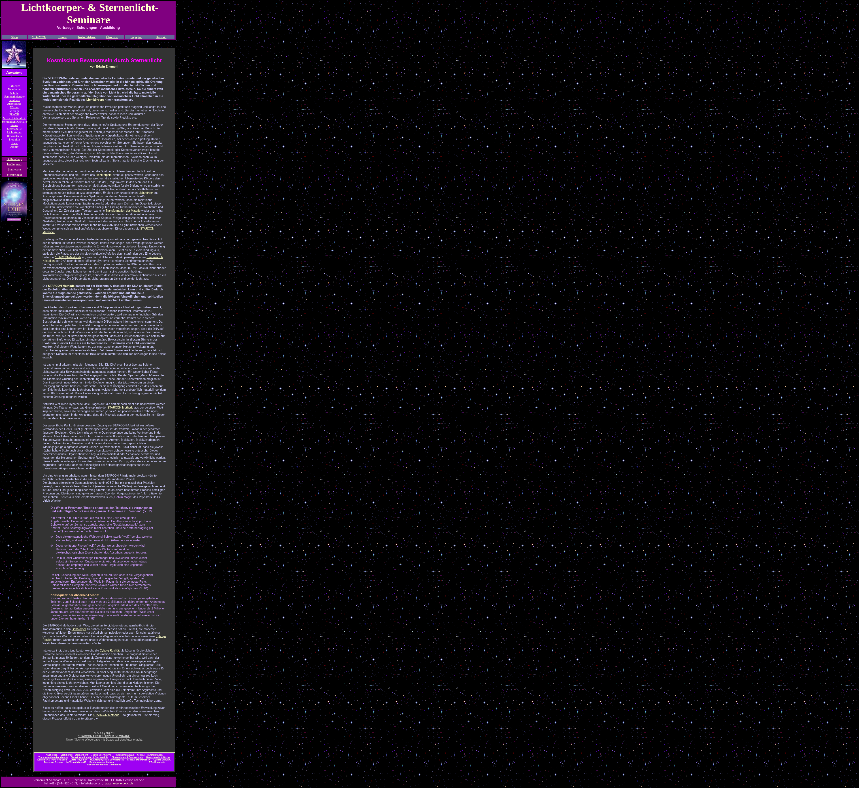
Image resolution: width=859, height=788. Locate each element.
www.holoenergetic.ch (119, 783)
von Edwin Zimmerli (104, 66)
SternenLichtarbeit (14, 118)
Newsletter (14, 89)
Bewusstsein (14, 136)
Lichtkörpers (95, 99)
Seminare (14, 100)
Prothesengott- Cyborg (101, 762)
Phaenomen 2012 (124, 755)
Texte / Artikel (87, 37)
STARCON (39, 37)
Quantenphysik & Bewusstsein (107, 759)
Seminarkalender (14, 96)
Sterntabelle (14, 128)
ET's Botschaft (157, 762)
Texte (14, 143)
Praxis (62, 37)
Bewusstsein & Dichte (158, 757)
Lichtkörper (14, 132)
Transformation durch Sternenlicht (89, 757)
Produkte (14, 139)
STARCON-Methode (68, 257)
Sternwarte (14, 169)
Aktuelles (14, 85)
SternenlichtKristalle (14, 121)
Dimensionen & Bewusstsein (127, 757)
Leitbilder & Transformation (52, 759)
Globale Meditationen (138, 759)
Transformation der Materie (123, 210)
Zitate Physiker (78, 759)
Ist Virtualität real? (76, 762)
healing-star (14, 164)
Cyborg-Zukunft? (162, 759)
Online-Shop (14, 159)
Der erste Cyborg (53, 762)
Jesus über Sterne (101, 755)
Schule (14, 93)
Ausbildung (14, 103)
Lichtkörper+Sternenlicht (74, 755)
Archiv (14, 146)
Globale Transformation (150, 755)
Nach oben (51, 755)
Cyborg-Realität (110, 650)
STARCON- (55, 286)
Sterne (14, 125)
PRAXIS (14, 114)
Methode (68, 286)
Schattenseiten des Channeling (104, 764)
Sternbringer (14, 174)
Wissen (14, 107)
